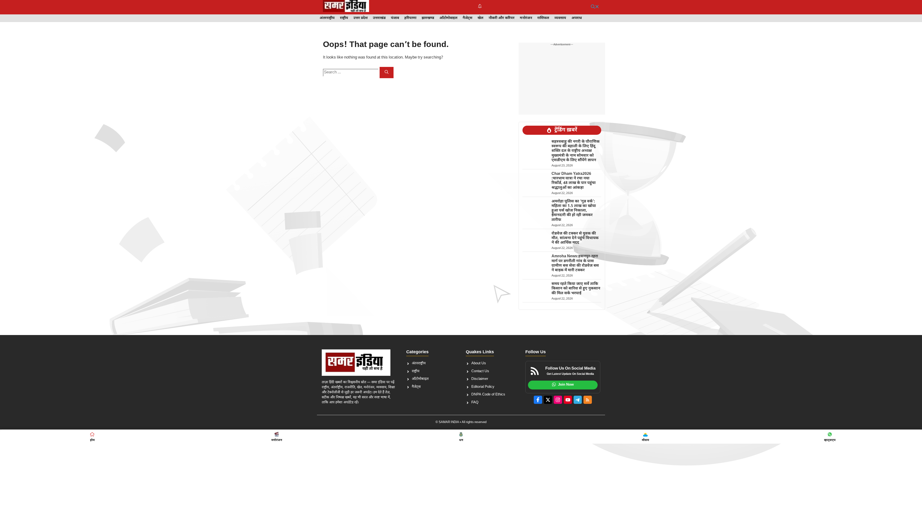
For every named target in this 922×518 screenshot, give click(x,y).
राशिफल (543, 18)
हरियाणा (410, 18)
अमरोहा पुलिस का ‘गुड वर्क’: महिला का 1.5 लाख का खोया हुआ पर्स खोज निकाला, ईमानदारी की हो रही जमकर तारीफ (574, 211)
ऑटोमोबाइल (448, 18)
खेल (480, 18)
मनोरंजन (526, 18)
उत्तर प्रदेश (360, 18)
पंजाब (395, 18)
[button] (595, 7)
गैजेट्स (467, 18)
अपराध (576, 18)
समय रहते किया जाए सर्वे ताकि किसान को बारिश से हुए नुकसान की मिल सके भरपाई (576, 289)
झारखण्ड (428, 18)
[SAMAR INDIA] (346, 7)
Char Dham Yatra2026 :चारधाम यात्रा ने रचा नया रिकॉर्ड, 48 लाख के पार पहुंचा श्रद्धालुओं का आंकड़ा (574, 180)
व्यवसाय (560, 18)
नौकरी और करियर (502, 18)
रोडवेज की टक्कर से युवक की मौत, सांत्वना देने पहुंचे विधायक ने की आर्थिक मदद (575, 238)
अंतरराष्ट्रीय (327, 18)
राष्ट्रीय (344, 18)
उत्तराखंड (379, 18)
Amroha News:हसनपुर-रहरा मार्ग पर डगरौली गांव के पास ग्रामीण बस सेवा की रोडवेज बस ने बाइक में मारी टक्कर (575, 263)
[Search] (387, 72)
